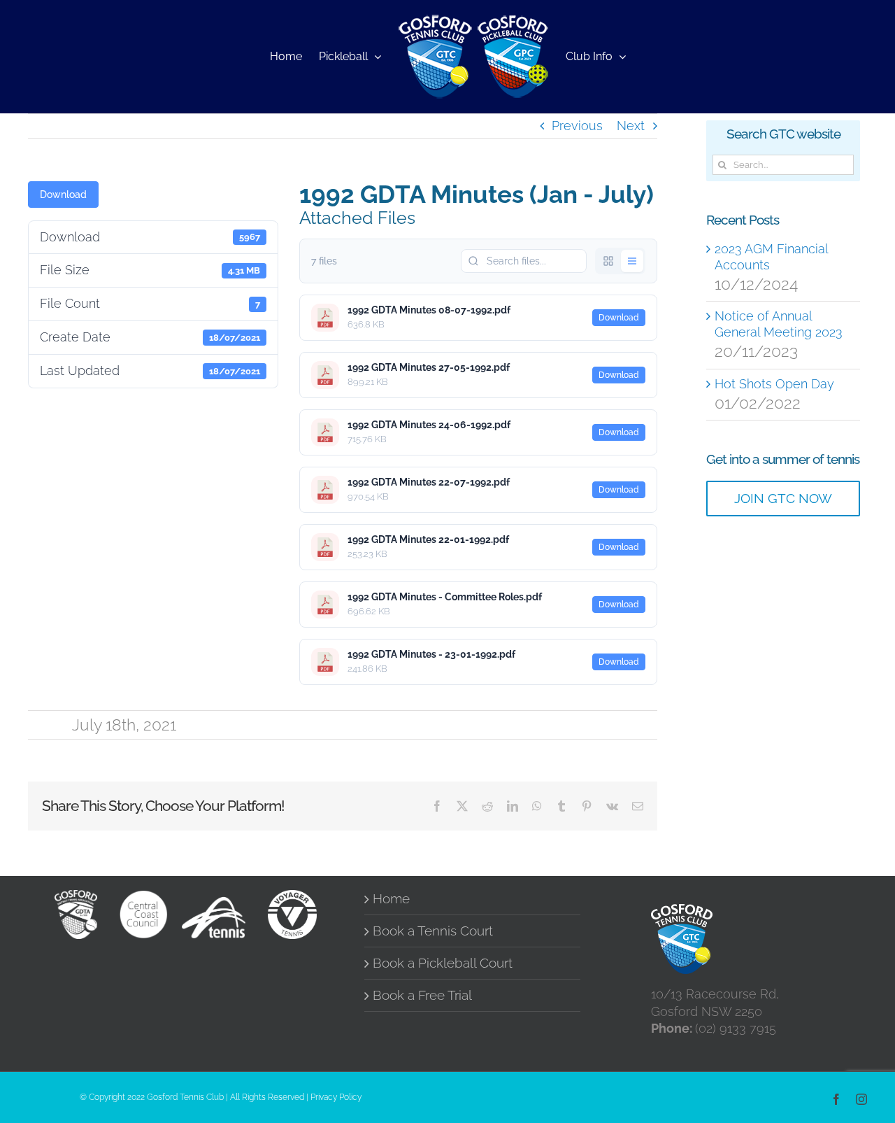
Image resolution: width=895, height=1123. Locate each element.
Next (631, 125)
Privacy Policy (335, 1097)
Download (63, 194)
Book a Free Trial (422, 995)
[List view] (632, 261)
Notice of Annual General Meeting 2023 (779, 324)
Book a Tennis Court (433, 931)
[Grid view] (608, 261)
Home (391, 899)
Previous (577, 125)
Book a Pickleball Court (443, 963)
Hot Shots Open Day (774, 383)
